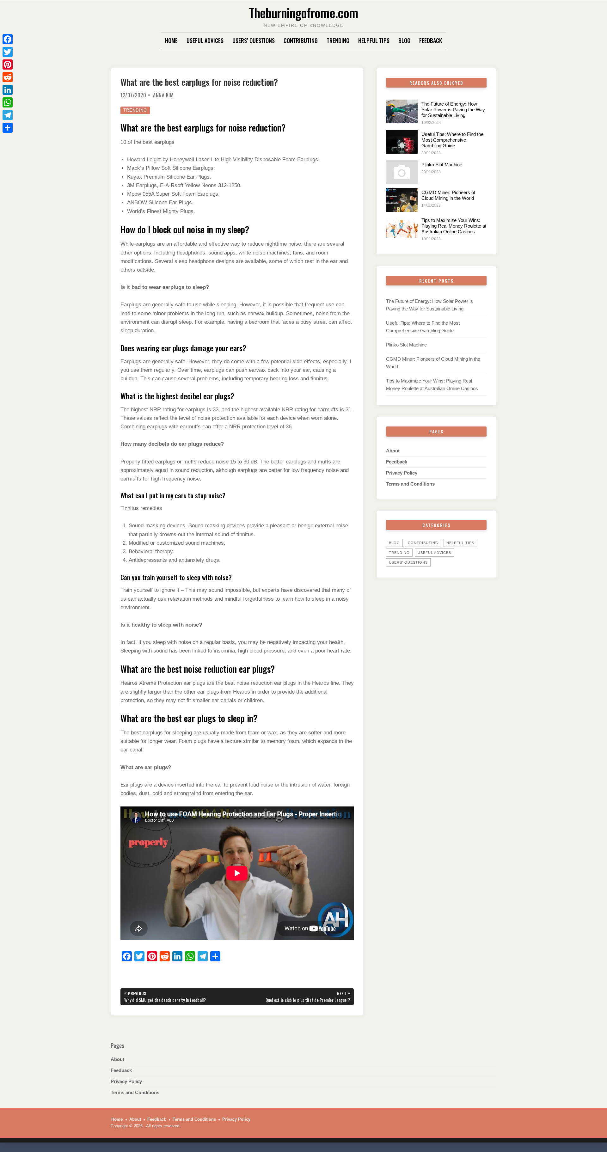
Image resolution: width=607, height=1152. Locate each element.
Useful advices (205, 40)
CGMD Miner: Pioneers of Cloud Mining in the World (448, 195)
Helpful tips (373, 40)
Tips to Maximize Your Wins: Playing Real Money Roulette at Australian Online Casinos (453, 226)
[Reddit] (7, 77)
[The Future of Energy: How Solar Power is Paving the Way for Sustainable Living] (402, 111)
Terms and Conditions (410, 484)
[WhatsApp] (7, 102)
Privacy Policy (401, 472)
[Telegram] (7, 115)
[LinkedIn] (7, 89)
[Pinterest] (7, 64)
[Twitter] (7, 52)
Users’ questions (253, 40)
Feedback (430, 40)
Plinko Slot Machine (441, 164)
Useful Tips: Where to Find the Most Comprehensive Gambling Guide (452, 140)
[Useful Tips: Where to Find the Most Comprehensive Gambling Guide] (402, 142)
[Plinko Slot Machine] (402, 172)
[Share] (7, 127)
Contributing (301, 40)
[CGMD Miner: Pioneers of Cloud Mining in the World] (402, 200)
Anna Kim (163, 95)
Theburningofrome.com (303, 12)
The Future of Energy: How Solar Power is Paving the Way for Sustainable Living (453, 109)
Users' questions (408, 562)
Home (171, 40)
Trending (338, 40)
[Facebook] (7, 39)
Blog (404, 40)
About (393, 450)
